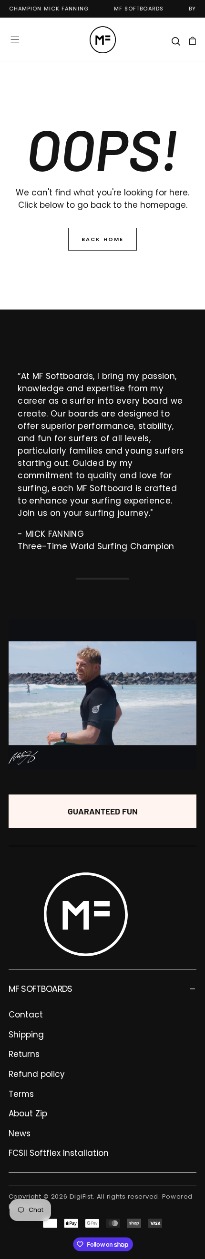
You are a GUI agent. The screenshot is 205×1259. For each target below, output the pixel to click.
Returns (24, 1054)
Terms (21, 1094)
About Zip (28, 1113)
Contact (26, 1014)
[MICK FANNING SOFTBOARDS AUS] (86, 914)
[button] (15, 39)
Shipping (26, 1034)
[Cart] (192, 40)
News (20, 1133)
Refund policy (37, 1074)
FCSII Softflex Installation (59, 1153)
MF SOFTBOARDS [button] (40, 989)
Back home (103, 239)
